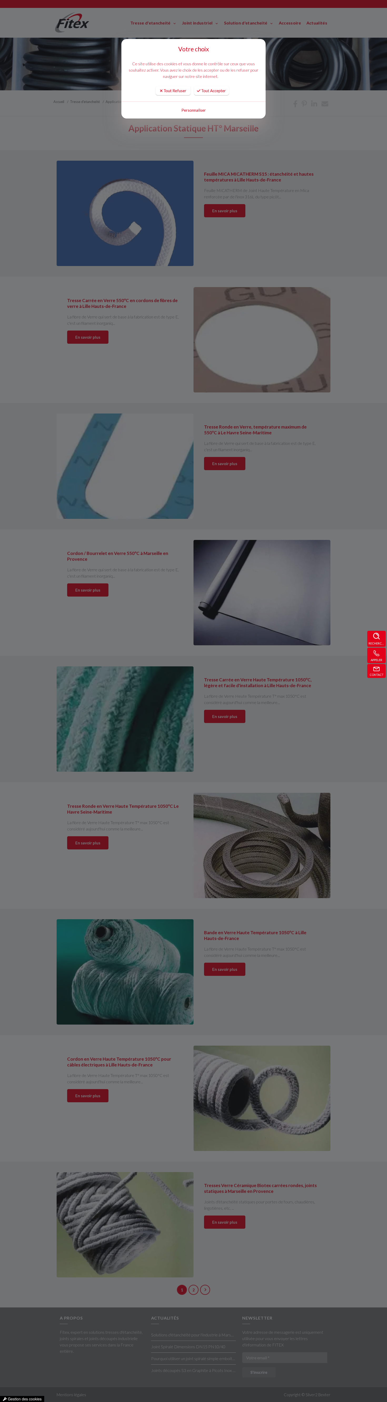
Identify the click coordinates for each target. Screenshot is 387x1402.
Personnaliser (193, 110)
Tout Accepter (213, 90)
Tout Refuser (174, 90)
